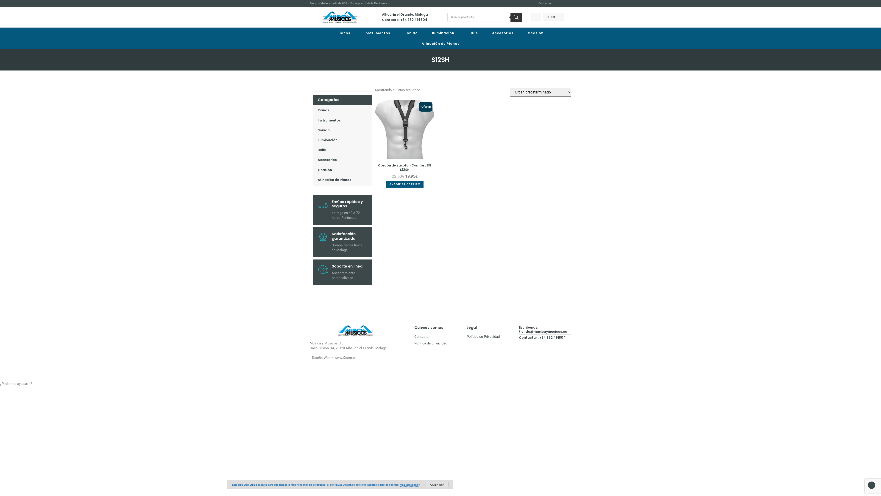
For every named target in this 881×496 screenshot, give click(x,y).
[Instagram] (563, 3)
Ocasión (536, 33)
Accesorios (502, 33)
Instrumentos (377, 33)
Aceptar (437, 484)
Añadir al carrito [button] (404, 184)
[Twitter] (569, 3)
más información (410, 484)
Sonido (411, 33)
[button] (440, 383)
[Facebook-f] (558, 3)
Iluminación (443, 33)
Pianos (343, 33)
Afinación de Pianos (441, 43)
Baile (473, 33)
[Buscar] (516, 17)
